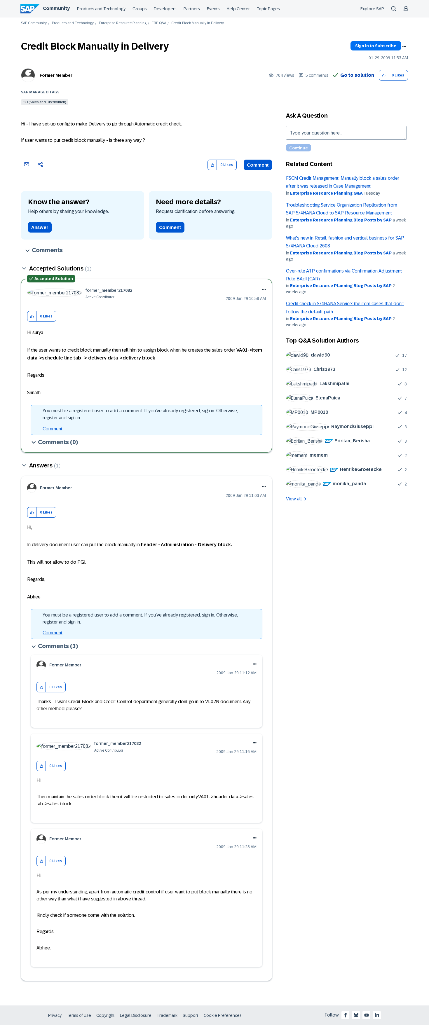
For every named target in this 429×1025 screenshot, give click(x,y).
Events (213, 8)
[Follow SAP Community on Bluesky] (356, 1015)
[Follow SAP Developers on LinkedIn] (377, 1015)
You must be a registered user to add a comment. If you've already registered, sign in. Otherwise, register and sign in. (140, 414)
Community (56, 8)
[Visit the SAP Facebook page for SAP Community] (345, 1015)
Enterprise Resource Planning (123, 23)
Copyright (105, 1015)
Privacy (55, 1015)
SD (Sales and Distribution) (44, 102)
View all (294, 498)
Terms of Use (79, 1015)
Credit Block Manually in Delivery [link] (197, 23)
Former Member (56, 75)
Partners (192, 8)
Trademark (167, 1015)
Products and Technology (101, 8)
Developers (165, 8)
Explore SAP (372, 8)
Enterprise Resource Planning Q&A (326, 193)
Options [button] (404, 46)
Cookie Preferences (223, 1015)
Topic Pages (268, 8)
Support (190, 1015)
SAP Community (34, 23)
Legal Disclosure (135, 1015)
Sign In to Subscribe (375, 45)
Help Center (238, 8)
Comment (258, 165)
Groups (139, 8)
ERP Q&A (159, 23)
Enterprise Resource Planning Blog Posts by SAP (341, 220)
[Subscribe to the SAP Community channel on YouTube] (366, 1015)
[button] (383, 75)
